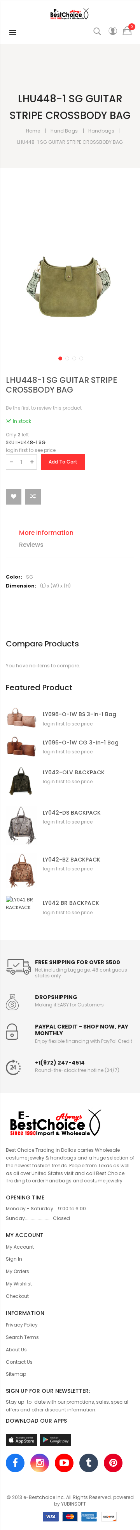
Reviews (31, 544)
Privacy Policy (22, 1325)
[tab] (76, 534)
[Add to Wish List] (13, 497)
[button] (59, 358)
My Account (20, 1247)
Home (33, 131)
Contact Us (19, 1362)
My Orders (17, 1271)
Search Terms (22, 1337)
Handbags (101, 131)
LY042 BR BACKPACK (71, 903)
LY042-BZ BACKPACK (71, 859)
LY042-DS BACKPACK (72, 813)
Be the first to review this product (44, 408)
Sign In (14, 1259)
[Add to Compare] (33, 497)
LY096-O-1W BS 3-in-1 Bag (79, 714)
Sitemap (16, 1374)
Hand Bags (64, 131)
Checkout (17, 1296)
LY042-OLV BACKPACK (74, 772)
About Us (16, 1349)
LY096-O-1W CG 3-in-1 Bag (81, 742)
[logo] (70, 1121)
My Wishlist (19, 1283)
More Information (46, 532)
